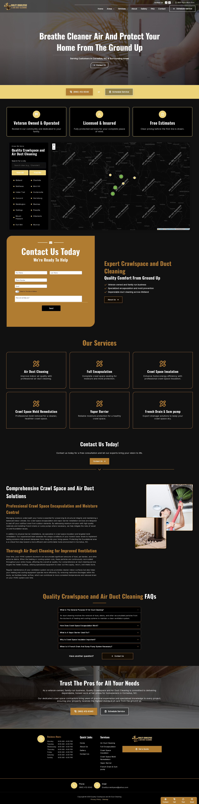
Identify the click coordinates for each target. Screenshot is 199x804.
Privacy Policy (96, 799)
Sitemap (105, 799)
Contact (165, 802)
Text (183, 802)
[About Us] (84, 746)
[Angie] (166, 2)
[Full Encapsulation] (108, 746)
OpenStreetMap (170, 229)
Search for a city (19, 161)
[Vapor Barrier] (106, 763)
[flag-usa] (36, 114)
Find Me (37, 173)
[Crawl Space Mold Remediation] (109, 758)
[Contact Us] (84, 754)
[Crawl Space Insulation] (109, 751)
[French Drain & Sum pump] (109, 768)
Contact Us (101, 65)
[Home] (82, 743)
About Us (112, 300)
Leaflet (161, 229)
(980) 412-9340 (81, 92)
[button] (113, 9)
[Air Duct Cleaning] (107, 743)
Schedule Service (120, 92)
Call (174, 802)
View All (20, 173)
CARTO (187, 229)
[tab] (99, 614)
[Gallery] (83, 750)
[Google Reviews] (169, 2)
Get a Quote (144, 749)
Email (192, 802)
